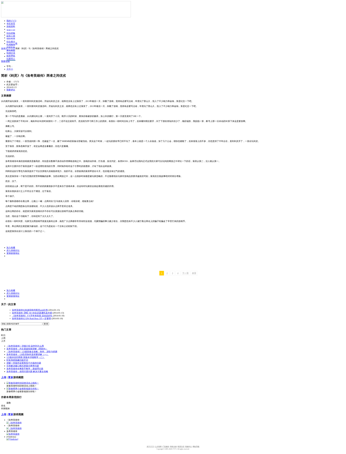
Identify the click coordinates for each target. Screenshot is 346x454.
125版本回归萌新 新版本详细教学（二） (25, 357)
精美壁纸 (10, 56)
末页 (194, 273)
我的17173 (11, 21)
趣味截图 (10, 50)
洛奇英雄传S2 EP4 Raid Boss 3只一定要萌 (31, 318)
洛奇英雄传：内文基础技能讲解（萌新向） (27, 349)
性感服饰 (10, 44)
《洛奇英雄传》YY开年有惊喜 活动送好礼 (32, 316)
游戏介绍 (10, 30)
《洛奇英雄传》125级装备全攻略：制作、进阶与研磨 (31, 351)
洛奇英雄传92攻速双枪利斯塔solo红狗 (30, 310)
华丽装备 (10, 47)
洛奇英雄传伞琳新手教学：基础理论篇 (24, 368)
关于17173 (150, 447)
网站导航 (196, 447)
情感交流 (10, 53)
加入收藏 (10, 247)
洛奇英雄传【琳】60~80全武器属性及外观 (32, 313)
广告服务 (166, 447)
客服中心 (188, 447)
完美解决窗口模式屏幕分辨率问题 (22, 366)
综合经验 (10, 33)
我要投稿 (5, 61)
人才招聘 (158, 447)
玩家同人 (10, 59)
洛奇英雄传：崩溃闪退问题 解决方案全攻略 (27, 371)
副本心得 (10, 36)
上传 (3, 377)
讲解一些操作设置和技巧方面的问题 (23, 363)
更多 (10, 377)
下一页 (185, 273)
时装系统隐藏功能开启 (17, 360)
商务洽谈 (173, 447)
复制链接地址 (12, 253)
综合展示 (10, 42)
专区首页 (10, 23)
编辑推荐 (10, 39)
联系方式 (181, 447)
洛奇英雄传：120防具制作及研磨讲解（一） (27, 354)
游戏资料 (10, 26)
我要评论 (10, 90)
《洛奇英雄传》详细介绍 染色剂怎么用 (25, 346)
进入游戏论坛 (12, 250)
